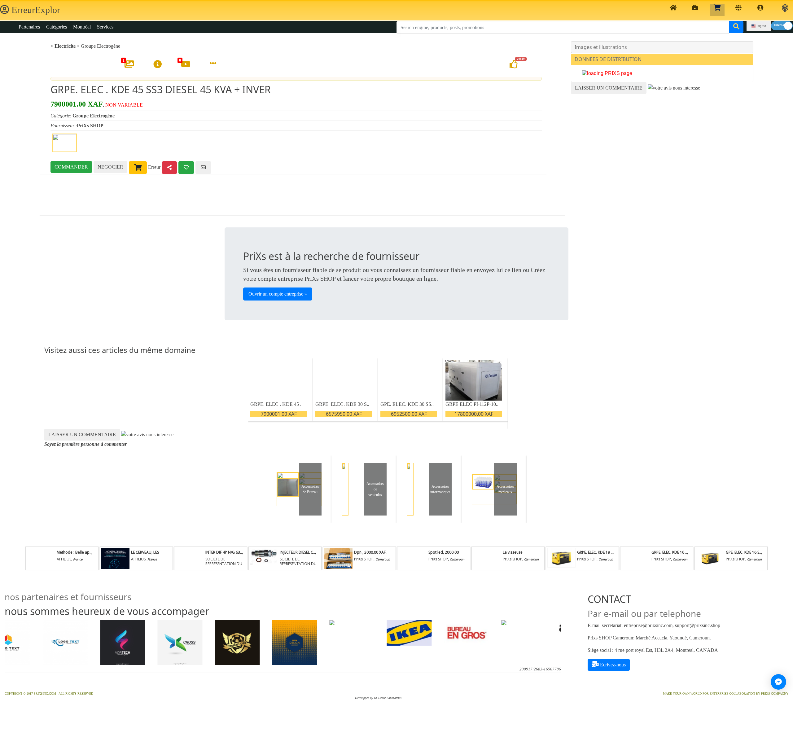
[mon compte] (760, 10)
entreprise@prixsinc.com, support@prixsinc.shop (672, 625)
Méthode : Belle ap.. (74, 552)
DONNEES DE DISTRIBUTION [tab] (608, 59)
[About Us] (695, 10)
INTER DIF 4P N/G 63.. (223, 552)
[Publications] (738, 10)
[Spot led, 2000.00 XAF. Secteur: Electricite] (413, 558)
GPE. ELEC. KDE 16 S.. (743, 552)
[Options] (213, 63)
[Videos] (185, 64)
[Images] (129, 64)
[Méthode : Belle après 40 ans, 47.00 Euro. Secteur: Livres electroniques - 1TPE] (41, 558)
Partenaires (29, 26)
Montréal (82, 26)
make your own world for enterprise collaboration (709, 693)
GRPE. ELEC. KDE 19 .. (595, 552)
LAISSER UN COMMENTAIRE (608, 87)
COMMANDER (71, 166)
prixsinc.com (45, 693)
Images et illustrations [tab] (601, 47)
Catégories (56, 26)
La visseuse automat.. (513, 555)
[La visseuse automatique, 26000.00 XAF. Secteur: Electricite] (487, 558)
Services (105, 26)
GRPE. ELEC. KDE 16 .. (669, 552)
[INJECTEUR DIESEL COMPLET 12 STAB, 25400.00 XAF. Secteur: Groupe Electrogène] (264, 558)
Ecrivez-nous (612, 664)
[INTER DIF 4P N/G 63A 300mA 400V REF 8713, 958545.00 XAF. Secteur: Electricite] (190, 558)
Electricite (65, 46)
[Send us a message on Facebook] (778, 682)
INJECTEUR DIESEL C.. (297, 552)
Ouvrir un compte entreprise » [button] (277, 293)
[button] (785, 8)
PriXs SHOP (90, 125)
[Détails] (157, 64)
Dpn (358, 552)
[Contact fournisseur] (203, 167)
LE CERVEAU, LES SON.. (145, 555)
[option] (24, 642)
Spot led (435, 552)
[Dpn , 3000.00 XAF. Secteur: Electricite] (338, 558)
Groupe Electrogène (100, 46)
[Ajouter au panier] (138, 167)
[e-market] (717, 10)
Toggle (782, 25)
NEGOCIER (110, 166)
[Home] (673, 10)
